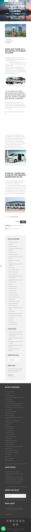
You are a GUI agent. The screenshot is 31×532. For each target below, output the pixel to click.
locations (10, 228)
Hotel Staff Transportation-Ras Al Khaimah (14, 403)
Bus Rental (11, 244)
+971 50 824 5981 (11, 376)
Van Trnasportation (13, 324)
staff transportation (13, 305)
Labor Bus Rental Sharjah (14, 269)
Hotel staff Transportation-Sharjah (13, 405)
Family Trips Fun (12, 252)
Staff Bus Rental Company (14, 301)
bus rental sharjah (9, 116)
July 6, (8, 39)
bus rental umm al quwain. (10, 129)
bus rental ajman (8, 122)
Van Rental (11, 320)
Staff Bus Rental (12, 299)
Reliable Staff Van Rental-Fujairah (15, 280)
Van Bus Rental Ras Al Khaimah (15, 313)
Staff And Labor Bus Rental (14, 297)
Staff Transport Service (13, 303)
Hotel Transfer (12, 267)
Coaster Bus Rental (13, 246)
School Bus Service (13, 292)
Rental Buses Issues (13, 286)
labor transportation (13, 274)
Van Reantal (11, 317)
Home (7, 13)
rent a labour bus (12, 282)
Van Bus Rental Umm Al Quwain (15, 315)
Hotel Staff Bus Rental (13, 254)
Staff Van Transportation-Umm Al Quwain (14, 446)
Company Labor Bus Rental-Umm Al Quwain (15, 397)
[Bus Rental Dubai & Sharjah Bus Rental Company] (15, 30)
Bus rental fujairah (9, 132)
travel (17, 228)
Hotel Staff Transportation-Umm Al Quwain (14, 407)
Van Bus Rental (12, 311)
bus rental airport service (18, 65)
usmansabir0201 (9, 41)
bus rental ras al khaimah (10, 125)
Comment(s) (8, 42)
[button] (3, 528)
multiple (14, 228)
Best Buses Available (13, 242)
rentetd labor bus (12, 288)
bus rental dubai (8, 119)
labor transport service (18, 13)
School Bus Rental (12, 290)
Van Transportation (13, 322)
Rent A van (11, 284)
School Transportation (13, 295)
